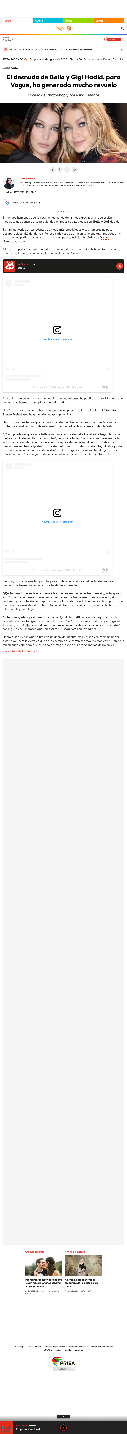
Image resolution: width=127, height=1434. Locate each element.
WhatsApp (67, 170)
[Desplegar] (63, 1416)
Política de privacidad (55, 1346)
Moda (15, 67)
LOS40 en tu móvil (52, 1350)
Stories (83, 1305)
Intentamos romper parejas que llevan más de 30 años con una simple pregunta (43, 1283)
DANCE (68, 21)
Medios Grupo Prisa (63, 1369)
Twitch (76, 1305)
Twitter (60, 170)
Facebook (53, 170)
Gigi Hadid (32, 651)
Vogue (104, 237)
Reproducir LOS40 (119, 266)
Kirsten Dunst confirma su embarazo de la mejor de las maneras (81, 1283)
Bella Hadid (18, 651)
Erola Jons (119, 59)
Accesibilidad (35, 1346)
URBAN (99, 21)
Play (63, 1427)
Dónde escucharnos (74, 1350)
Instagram (43, 1305)
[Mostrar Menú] (5, 29)
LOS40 (8, 21)
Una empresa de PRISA (63, 1361)
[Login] (122, 29)
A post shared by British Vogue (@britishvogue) (57, 387)
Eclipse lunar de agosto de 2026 (48, 59)
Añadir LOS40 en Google (24, 202)
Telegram (74, 170)
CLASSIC (39, 21)
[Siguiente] (122, 59)
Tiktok (50, 1305)
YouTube (57, 1305)
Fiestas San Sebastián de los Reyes (90, 59)
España (7, 40)
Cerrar (121, 49)
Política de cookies (77, 1346)
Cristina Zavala (27, 178)
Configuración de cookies (101, 1346)
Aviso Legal (19, 1346)
